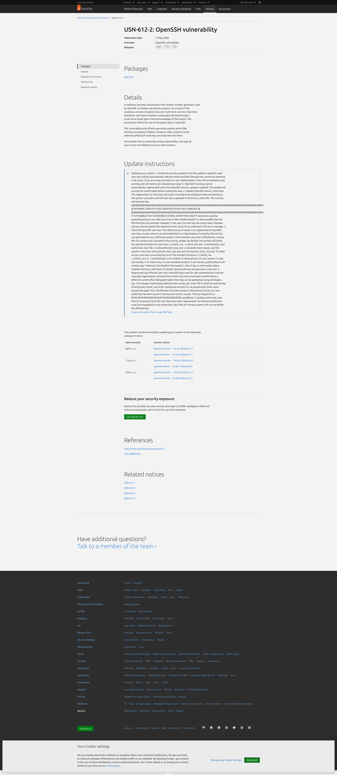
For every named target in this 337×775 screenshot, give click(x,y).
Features (128, 632)
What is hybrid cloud (189, 654)
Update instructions (91, 76)
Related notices (89, 87)
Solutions (82, 703)
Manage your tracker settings (226, 760)
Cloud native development (238, 703)
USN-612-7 (129, 488)
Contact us (85, 728)
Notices (210, 9)
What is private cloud (164, 654)
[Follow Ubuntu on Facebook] (212, 728)
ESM (149, 9)
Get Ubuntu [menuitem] (187, 2)
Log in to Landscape (189, 668)
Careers (155, 728)
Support (137, 582)
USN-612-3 (129, 498)
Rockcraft (223, 675)
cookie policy (113, 765)
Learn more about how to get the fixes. (152, 312)
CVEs (198, 9)
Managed (146, 590)
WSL (148, 682)
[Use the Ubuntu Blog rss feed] (250, 728)
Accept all (252, 760)
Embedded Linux (147, 625)
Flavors (161, 639)
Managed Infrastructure (165, 703)
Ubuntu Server (85, 646)
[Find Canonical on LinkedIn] (219, 728)
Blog (163, 728)
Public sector (158, 710)
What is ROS (143, 618)
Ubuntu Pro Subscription (137, 696)
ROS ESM (129, 618)
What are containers (134, 675)
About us (129, 728)
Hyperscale (130, 646)
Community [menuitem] (170, 2)
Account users (154, 689)
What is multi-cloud (213, 654)
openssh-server (162, 348)
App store (129, 625)
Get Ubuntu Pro (135, 416)
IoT (79, 625)
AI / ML (81, 611)
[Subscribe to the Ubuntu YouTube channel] (235, 728)
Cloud (80, 654)
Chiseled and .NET (178, 675)
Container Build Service (202, 675)
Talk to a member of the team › (116, 546)
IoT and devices (213, 703)
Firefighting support (198, 689)
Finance (180, 710)
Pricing (167, 689)
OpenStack (83, 582)
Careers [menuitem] (202, 2)
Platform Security (133, 9)
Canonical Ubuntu (85, 2)
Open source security (192, 703)
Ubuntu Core (84, 632)
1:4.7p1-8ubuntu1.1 (183, 348)
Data (131, 703)
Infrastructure (143, 703)
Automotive (130, 710)
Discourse (179, 689)
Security (81, 661)
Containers (83, 675)
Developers (148, 639)
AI (125, 703)
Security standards (181, 9)
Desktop (128, 682)
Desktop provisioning (164, 696)
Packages (86, 66)
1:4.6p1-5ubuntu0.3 (183, 360)
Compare (154, 668)
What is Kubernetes (134, 597)
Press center (188, 728)
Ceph (80, 590)
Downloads (83, 682)
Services (159, 632)
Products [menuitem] (127, 2)
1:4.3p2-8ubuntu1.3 (183, 372)
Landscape (83, 668)
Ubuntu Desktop (86, 639)
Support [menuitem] (155, 2)
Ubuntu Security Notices (92, 17)
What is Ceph (131, 590)
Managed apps (132, 604)
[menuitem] (248, 2)
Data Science (145, 611)
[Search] (259, 2)
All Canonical (247, 2)
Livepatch (162, 9)
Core (155, 682)
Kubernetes (83, 597)
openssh (128, 77)
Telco (170, 710)
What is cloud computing (137, 654)
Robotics (82, 618)
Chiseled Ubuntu (157, 675)
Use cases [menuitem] (141, 2)
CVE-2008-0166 (132, 453)
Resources (183, 597)
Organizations (131, 639)
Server (139, 682)
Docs (170, 590)
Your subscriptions (134, 689)
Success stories (144, 632)
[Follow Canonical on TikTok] (242, 728)
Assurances (225, 9)
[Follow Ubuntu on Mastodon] (204, 728)
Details (84, 71)
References (87, 81)
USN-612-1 (129, 482)
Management (165, 625)
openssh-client (161, 354)
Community (158, 618)
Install (127, 582)
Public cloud (232, 654)
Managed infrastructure (90, 604)
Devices (183, 696)
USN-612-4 (129, 493)
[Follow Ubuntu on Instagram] (227, 728)
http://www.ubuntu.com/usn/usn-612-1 (145, 448)
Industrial (144, 710)
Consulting (159, 590)
